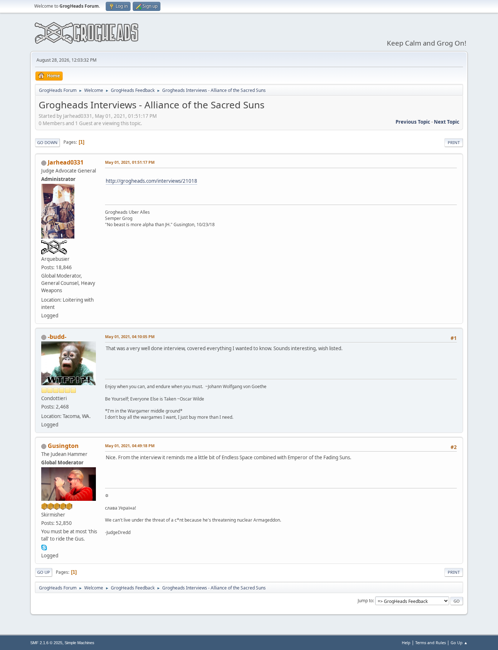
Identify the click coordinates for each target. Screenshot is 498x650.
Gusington (63, 446)
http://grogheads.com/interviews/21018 (151, 181)
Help (406, 642)
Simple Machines (79, 643)
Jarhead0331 (65, 162)
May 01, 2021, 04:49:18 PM (130, 445)
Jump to (365, 600)
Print (454, 142)
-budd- (57, 337)
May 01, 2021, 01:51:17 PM (130, 162)
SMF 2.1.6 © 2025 (46, 643)
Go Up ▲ (459, 642)
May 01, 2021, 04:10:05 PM (130, 336)
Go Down (47, 142)
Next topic (446, 122)
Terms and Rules (430, 642)
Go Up (43, 572)
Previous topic (413, 122)
